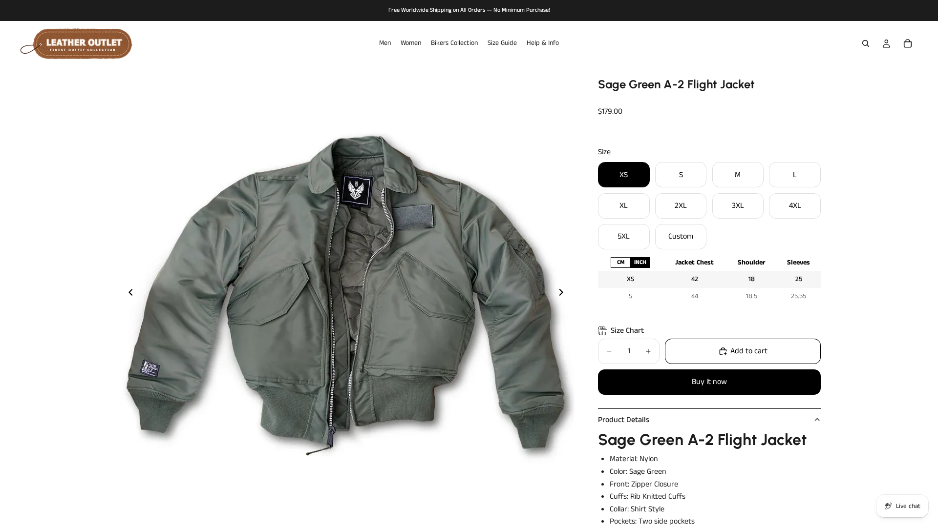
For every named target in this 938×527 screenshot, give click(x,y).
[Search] (865, 43)
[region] (709, 279)
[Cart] (907, 43)
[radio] (620, 262)
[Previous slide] (128, 294)
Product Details (623, 420)
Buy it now (709, 381)
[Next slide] (564, 294)
